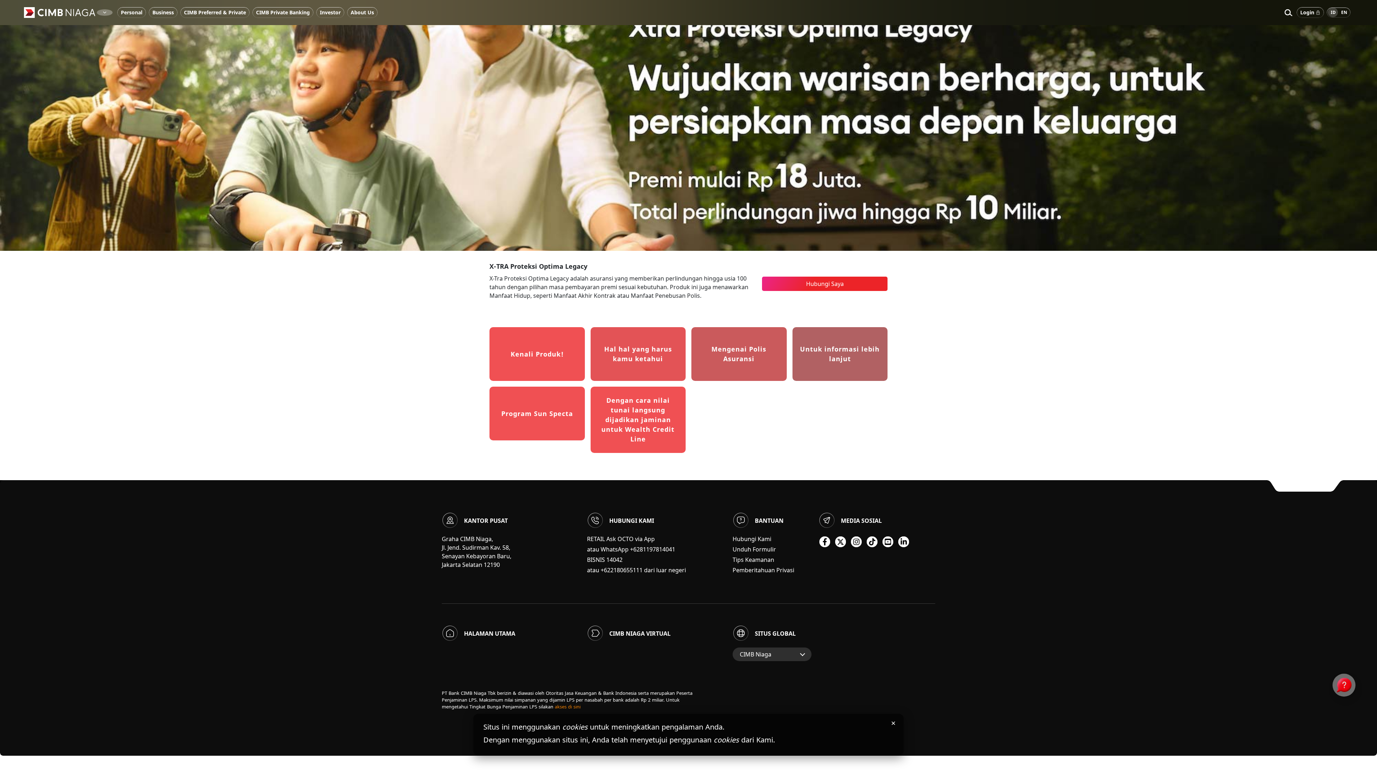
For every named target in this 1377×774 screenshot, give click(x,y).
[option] (688, 125)
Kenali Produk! (537, 354)
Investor (330, 12)
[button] (1288, 12)
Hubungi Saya (825, 284)
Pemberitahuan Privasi (763, 570)
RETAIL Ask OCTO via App (621, 539)
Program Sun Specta (537, 413)
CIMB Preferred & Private (215, 12)
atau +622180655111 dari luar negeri (636, 570)
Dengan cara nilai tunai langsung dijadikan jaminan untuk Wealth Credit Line (638, 419)
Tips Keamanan (753, 560)
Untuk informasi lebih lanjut (840, 354)
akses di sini (568, 706)
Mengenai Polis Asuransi (738, 354)
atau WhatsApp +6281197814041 (631, 549)
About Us (362, 12)
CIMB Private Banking (283, 12)
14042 (614, 560)
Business (163, 12)
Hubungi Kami (752, 539)
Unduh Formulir (754, 549)
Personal (131, 12)
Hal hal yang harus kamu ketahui (638, 354)
